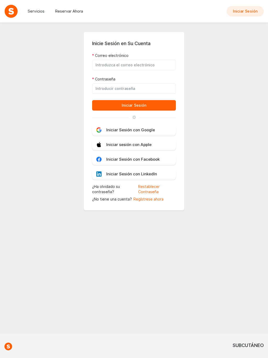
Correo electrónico (112, 55)
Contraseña (105, 79)
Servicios (36, 11)
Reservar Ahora (69, 11)
